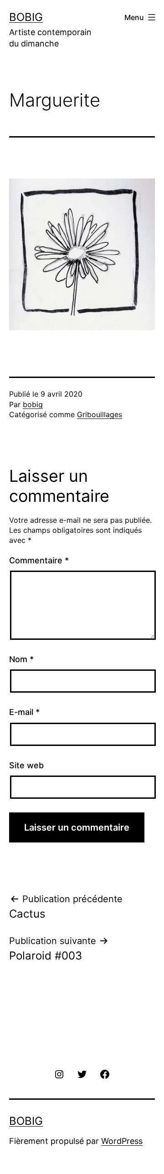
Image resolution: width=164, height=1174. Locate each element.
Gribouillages (99, 414)
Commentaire (39, 560)
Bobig (26, 17)
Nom (21, 659)
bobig (33, 404)
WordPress (122, 1141)
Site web (26, 765)
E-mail (24, 712)
